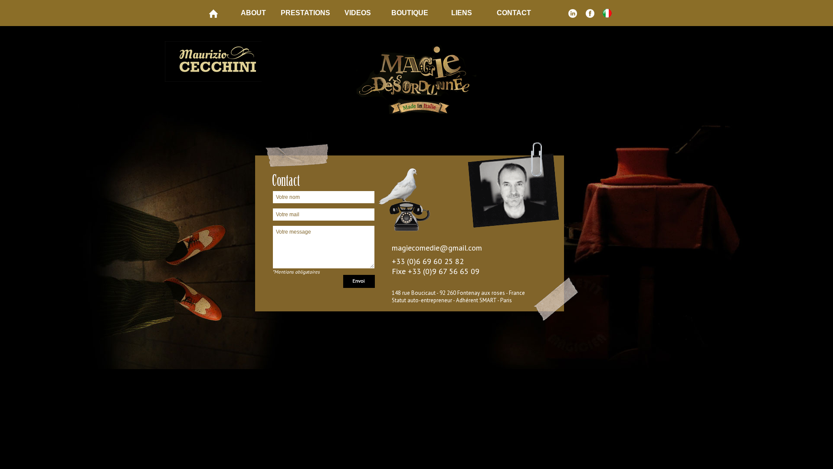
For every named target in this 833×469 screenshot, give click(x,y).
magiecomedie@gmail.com (437, 248)
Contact (514, 13)
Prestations (305, 13)
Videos (357, 13)
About (253, 13)
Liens (461, 13)
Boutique (409, 13)
